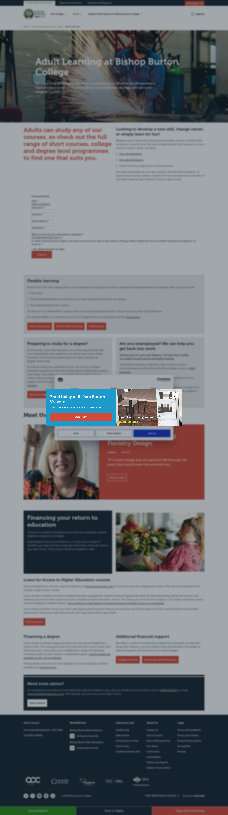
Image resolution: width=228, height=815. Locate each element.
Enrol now (81, 416)
